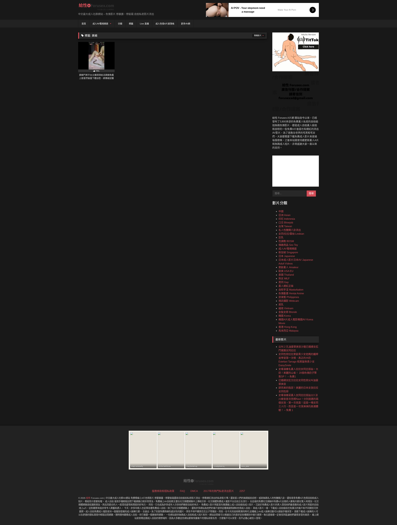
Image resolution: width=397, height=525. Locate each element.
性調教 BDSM (286, 241)
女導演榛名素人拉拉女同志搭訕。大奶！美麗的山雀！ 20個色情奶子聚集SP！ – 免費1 (298, 373)
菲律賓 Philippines (289, 297)
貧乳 (281, 304)
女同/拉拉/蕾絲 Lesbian (291, 233)
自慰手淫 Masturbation (291, 289)
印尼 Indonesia (287, 219)
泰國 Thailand (286, 274)
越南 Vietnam (286, 308)
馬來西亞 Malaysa (288, 330)
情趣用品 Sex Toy (288, 245)
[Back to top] (387, 516)
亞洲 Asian (284, 215)
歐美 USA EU (286, 271)
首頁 (84, 23)
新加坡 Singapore (288, 252)
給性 (88, 498)
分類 (120, 23)
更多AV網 (185, 23)
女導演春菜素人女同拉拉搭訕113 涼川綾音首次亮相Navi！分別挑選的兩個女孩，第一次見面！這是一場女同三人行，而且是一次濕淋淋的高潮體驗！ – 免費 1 (298, 402)
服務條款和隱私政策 (163, 491)
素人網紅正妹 (286, 286)
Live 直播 (144, 23)
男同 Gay (284, 282)
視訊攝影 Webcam (289, 301)
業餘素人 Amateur (288, 267)
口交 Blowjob (286, 222)
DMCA (194, 491)
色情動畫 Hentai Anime (291, 293)
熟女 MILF (284, 278)
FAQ (182, 491)
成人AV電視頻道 (100, 23)
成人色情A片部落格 (165, 23)
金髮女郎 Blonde (288, 312)
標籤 (131, 23)
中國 (281, 211)
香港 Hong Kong (288, 327)
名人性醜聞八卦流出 (290, 230)
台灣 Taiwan (285, 226)
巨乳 (281, 237)
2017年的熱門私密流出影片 (218, 491)
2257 (242, 491)
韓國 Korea (285, 315)
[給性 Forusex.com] (96, 7)
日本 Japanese (287, 256)
